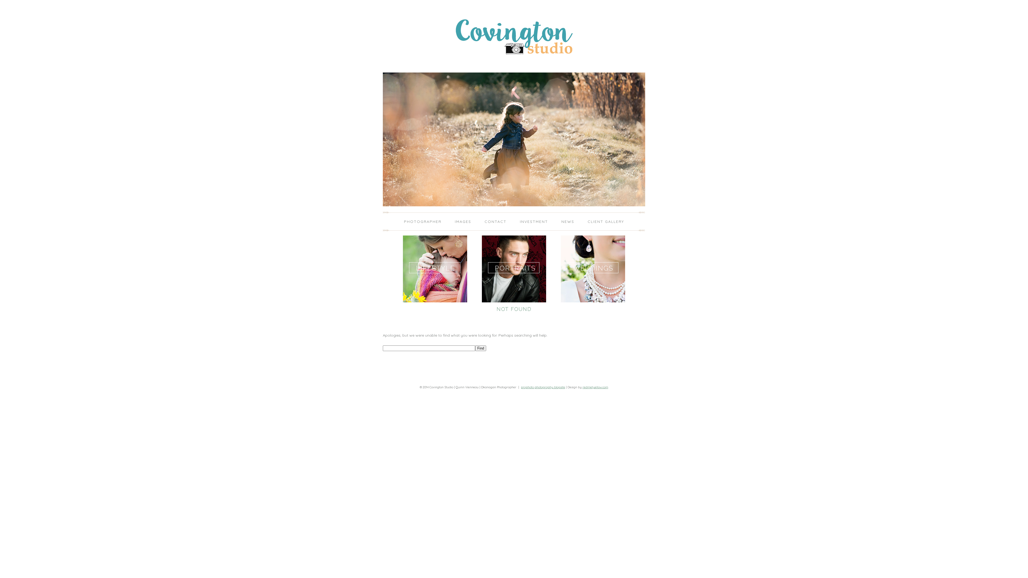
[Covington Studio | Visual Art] (514, 65)
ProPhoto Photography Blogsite (543, 387)
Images (463, 221)
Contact (496, 221)
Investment (534, 221)
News (567, 221)
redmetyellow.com (595, 387)
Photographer (422, 221)
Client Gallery (606, 221)
